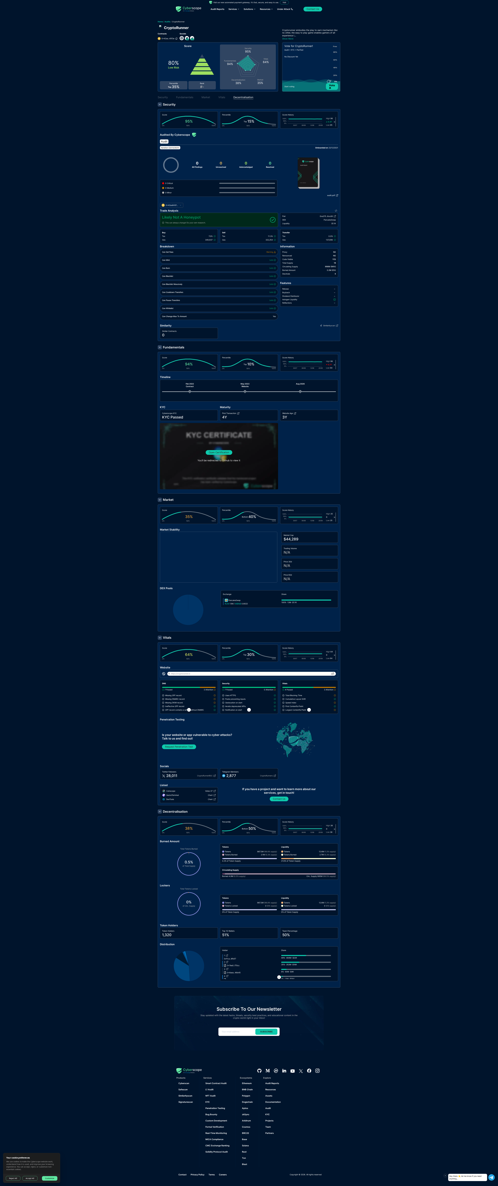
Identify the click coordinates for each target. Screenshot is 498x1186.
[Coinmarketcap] (276, 1070)
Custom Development (216, 1120)
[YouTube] (292, 1070)
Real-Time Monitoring (216, 1133)
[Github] (259, 1070)
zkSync (245, 1114)
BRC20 (245, 1133)
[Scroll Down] (189, 710)
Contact (182, 1174)
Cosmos (246, 1127)
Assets (268, 1095)
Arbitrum (246, 1120)
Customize (49, 1178)
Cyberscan (183, 1083)
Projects (269, 1120)
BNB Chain (247, 1089)
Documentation (273, 1102)
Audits (167, 21)
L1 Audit (209, 1089)
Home (160, 21)
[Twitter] (301, 1070)
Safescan (183, 1089)
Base (244, 1139)
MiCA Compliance (214, 1139)
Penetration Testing (215, 1108)
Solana (245, 1145)
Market (206, 97)
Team (268, 1127)
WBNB (238, 603)
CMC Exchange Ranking (217, 1145)
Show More (287, 38)
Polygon (246, 1095)
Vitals (221, 97)
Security (163, 97)
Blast (244, 1164)
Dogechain (247, 1102)
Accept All (30, 1178)
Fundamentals (184, 97)
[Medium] (268, 1070)
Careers (223, 1174)
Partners (269, 1133)
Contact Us (313, 9)
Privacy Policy (197, 1174)
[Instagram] (317, 1070)
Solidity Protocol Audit (216, 1151)
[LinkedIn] (284, 1070)
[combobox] (171, 205)
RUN (227, 603)
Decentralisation (243, 97)
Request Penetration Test (179, 746)
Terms (212, 1174)
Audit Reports (217, 9)
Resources (270, 1089)
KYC (207, 1102)
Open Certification (219, 452)
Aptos (245, 1108)
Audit (268, 1108)
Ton (244, 1158)
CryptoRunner (178, 21)
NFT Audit (210, 1095)
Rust (244, 1151)
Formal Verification (214, 1127)
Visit (284, 2)
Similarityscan (185, 1095)
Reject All (13, 1178)
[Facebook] (309, 1070)
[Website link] (182, 38)
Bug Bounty (211, 1114)
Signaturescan (185, 1102)
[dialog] (31, 1168)
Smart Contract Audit (216, 1083)
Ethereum (247, 1083)
